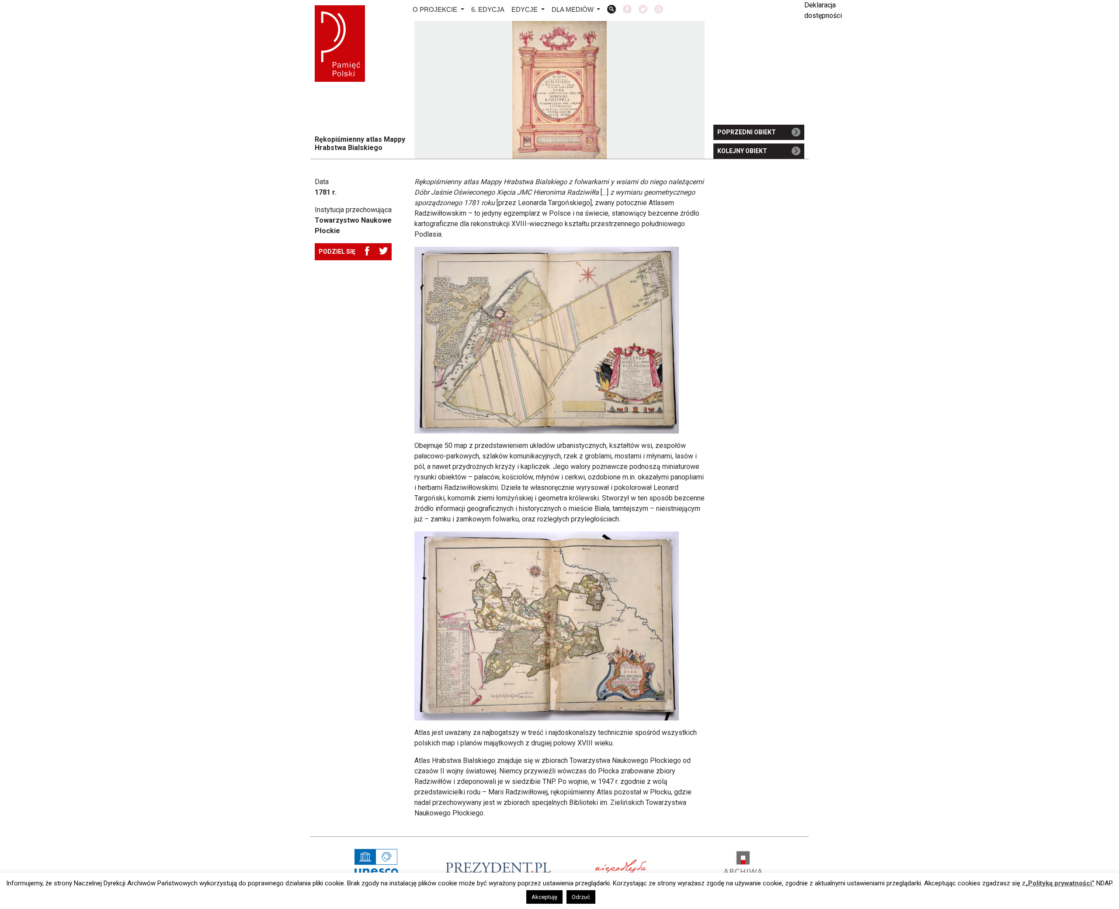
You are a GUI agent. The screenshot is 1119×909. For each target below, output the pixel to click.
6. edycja (487, 9)
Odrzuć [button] (581, 897)
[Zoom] (611, 10)
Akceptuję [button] (544, 897)
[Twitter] (643, 10)
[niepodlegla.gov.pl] (621, 867)
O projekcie (436, 9)
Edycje (525, 9)
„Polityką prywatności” (1060, 883)
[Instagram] (659, 10)
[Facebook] (627, 10)
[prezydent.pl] (498, 867)
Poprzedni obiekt (746, 132)
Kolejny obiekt (742, 150)
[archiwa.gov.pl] (743, 867)
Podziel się (337, 251)
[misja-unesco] (376, 867)
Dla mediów (573, 9)
